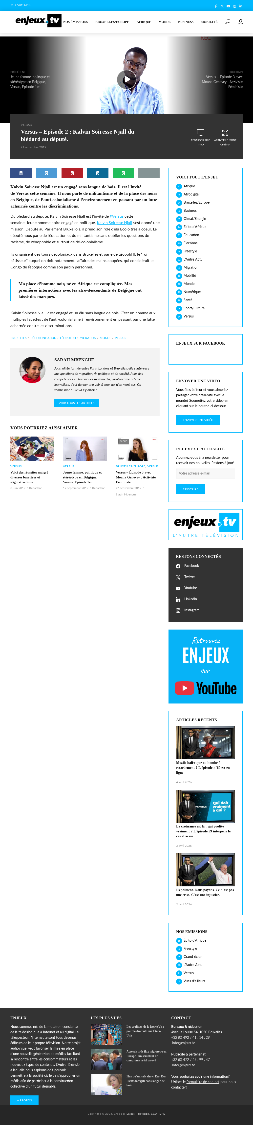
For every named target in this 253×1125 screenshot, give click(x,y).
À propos (24, 1100)
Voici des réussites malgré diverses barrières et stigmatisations (29, 477)
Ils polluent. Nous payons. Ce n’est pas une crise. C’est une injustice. (205, 892)
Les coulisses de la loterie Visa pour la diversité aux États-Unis (145, 1031)
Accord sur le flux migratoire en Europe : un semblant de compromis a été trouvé (146, 1056)
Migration (88, 337)
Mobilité (209, 22)
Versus (26, 124)
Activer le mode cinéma (225, 142)
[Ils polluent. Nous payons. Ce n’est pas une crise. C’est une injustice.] (205, 869)
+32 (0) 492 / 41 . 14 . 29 (190, 1037)
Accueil (48, 22)
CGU (154, 1114)
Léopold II (68, 337)
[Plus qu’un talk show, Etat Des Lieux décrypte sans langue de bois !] (106, 1084)
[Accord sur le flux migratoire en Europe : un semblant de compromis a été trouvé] (106, 1059)
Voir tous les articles (77, 403)
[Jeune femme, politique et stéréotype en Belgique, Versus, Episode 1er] (85, 449)
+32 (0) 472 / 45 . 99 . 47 (190, 1060)
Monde (165, 22)
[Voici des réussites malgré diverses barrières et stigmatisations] (32, 449)
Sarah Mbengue (126, 494)
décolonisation (43, 337)
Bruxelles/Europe (112, 22)
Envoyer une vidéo (198, 420)
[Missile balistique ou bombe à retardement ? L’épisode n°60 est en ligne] (205, 742)
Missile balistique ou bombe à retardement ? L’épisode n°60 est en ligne (203, 767)
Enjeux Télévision (137, 1114)
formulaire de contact (203, 1082)
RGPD (162, 1114)
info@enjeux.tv (183, 1043)
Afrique (144, 22)
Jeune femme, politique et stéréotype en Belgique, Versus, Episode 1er (82, 477)
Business (185, 22)
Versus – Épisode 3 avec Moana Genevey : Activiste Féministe (136, 477)
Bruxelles (18, 337)
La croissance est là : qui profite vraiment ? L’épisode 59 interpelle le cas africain (203, 831)
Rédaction (35, 488)
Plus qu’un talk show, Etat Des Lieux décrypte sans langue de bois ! (146, 1081)
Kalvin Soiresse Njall (114, 223)
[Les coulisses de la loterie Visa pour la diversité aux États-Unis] (106, 1034)
